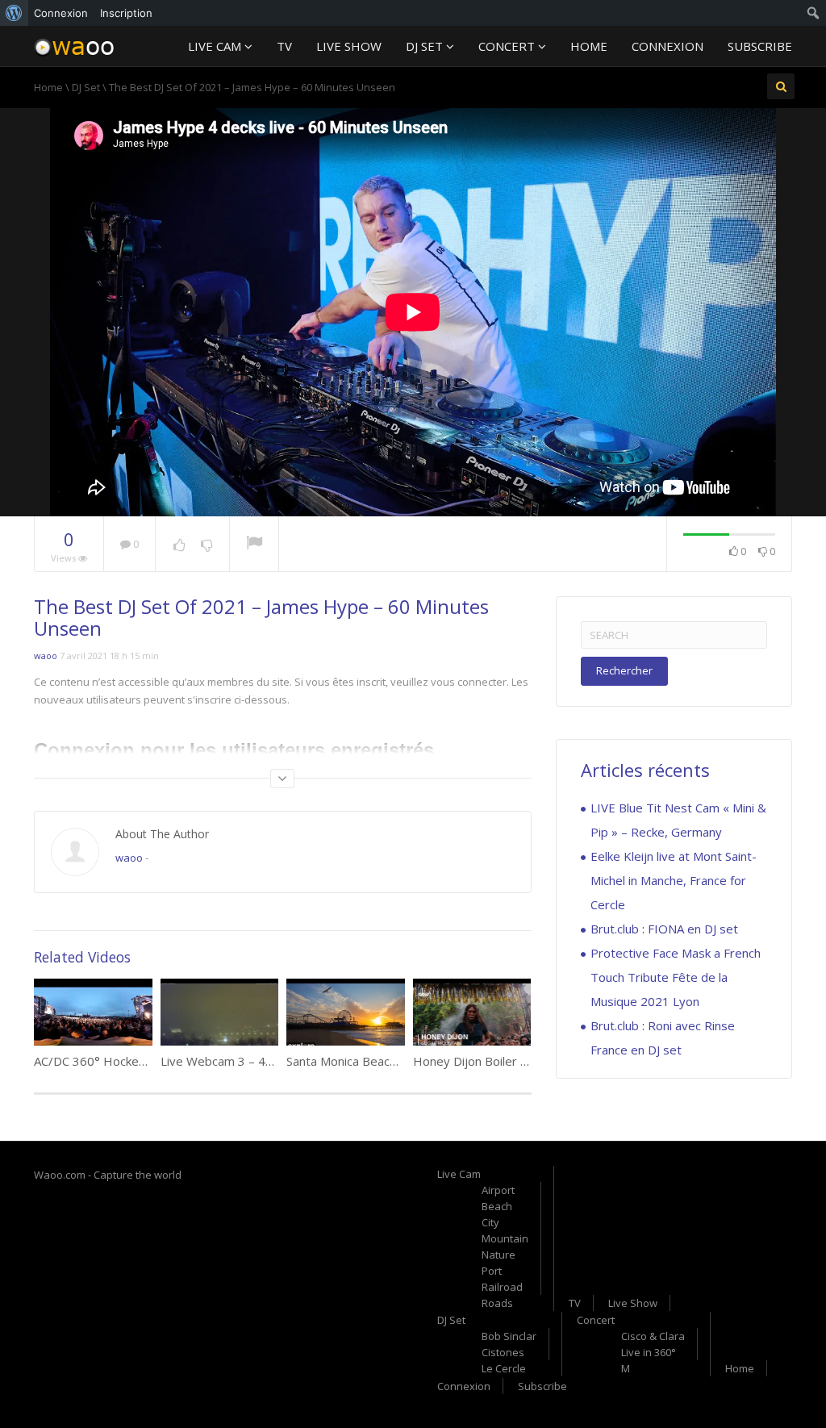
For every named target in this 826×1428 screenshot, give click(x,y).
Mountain (505, 1238)
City (490, 1222)
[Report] (254, 544)
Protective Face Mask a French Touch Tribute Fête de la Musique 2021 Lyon (675, 977)
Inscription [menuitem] (126, 12)
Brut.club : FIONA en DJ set (664, 929)
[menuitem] (14, 13)
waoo (45, 655)
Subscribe (760, 46)
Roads (497, 1303)
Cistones (503, 1352)
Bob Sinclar (509, 1336)
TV (284, 46)
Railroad (502, 1287)
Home (588, 46)
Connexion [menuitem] (61, 12)
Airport (498, 1190)
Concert (508, 46)
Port (492, 1270)
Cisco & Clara (653, 1336)
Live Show (349, 46)
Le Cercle (504, 1368)
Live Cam (216, 46)
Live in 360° (648, 1352)
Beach (497, 1206)
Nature (498, 1254)
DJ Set (426, 46)
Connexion (667, 46)
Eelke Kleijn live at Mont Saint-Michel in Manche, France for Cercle (673, 880)
